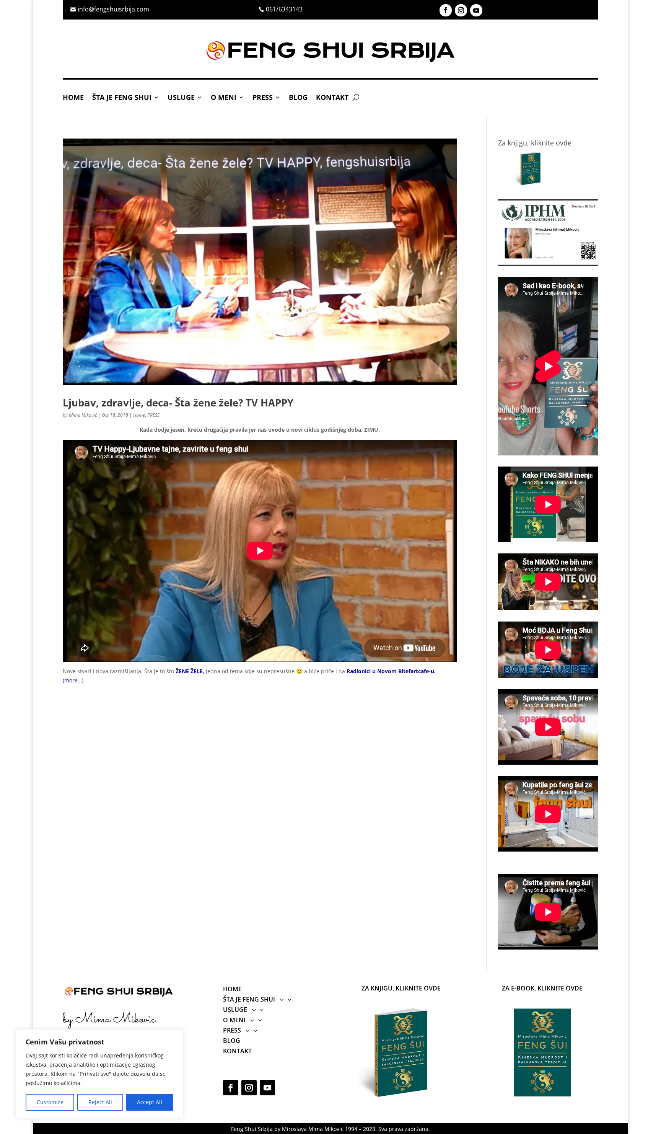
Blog (298, 98)
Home (73, 98)
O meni (223, 98)
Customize (50, 1102)
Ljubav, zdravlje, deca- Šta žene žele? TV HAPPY (178, 403)
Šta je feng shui (121, 98)
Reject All (100, 1102)
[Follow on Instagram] (461, 10)
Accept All (149, 1102)
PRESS (262, 98)
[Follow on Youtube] (476, 10)
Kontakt (332, 98)
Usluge (181, 98)
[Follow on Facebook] (446, 10)
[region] (99, 1074)
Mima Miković (83, 415)
